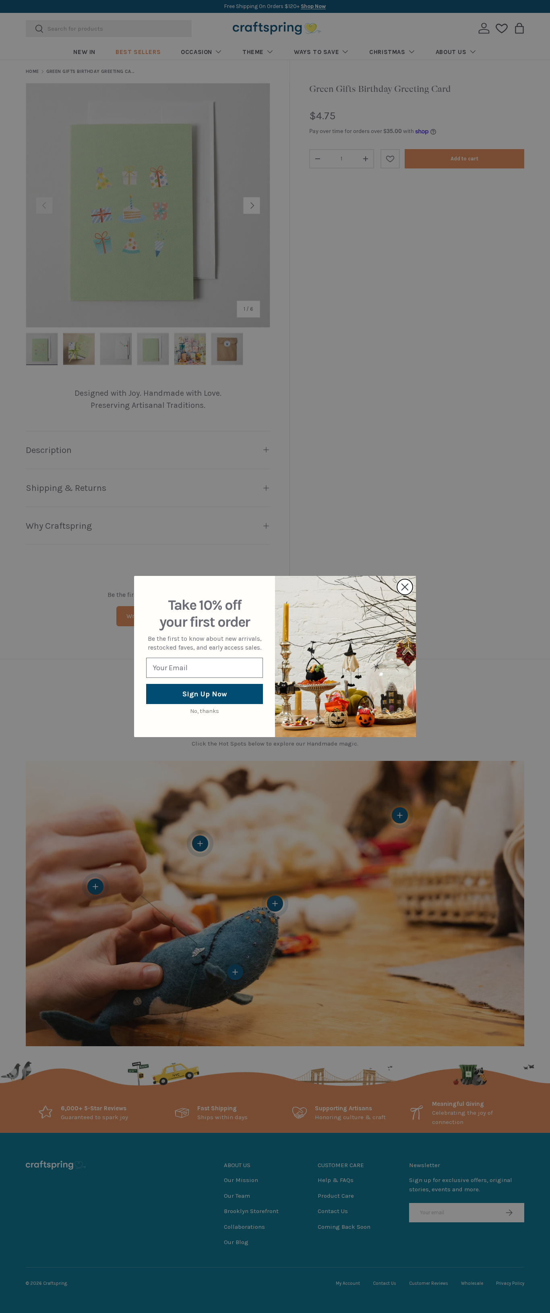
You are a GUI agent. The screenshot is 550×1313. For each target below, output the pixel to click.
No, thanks (204, 711)
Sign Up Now (204, 694)
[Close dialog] (405, 587)
